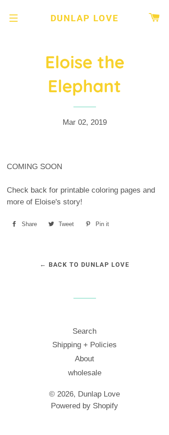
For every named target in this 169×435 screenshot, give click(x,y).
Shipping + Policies (84, 344)
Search (84, 331)
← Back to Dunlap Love (84, 264)
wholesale (84, 373)
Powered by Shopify (84, 406)
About (84, 359)
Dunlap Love (84, 18)
